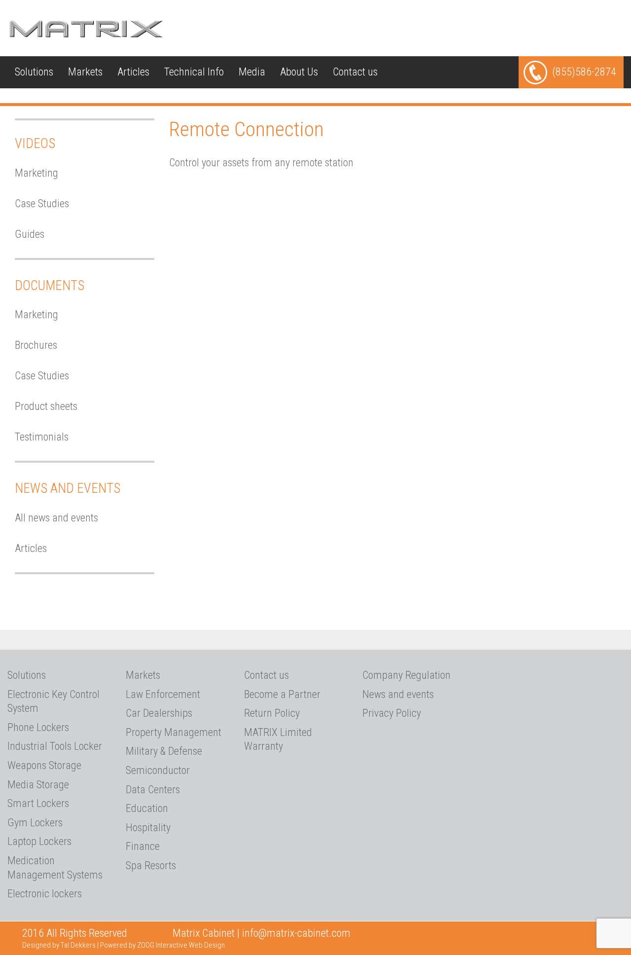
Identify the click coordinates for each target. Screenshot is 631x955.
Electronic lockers (44, 893)
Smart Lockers (38, 803)
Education (147, 808)
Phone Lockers (38, 727)
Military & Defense (164, 751)
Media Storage (38, 784)
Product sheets (46, 406)
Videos (35, 143)
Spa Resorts (151, 865)
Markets (85, 72)
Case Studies (42, 203)
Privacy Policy (391, 713)
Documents (49, 286)
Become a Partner (282, 694)
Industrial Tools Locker (54, 746)
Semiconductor (158, 770)
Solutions (34, 72)
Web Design (207, 945)
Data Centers (153, 789)
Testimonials (42, 437)
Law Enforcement (163, 694)
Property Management (173, 732)
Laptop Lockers (39, 841)
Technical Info (194, 72)
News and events (398, 694)
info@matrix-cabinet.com (296, 933)
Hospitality (148, 827)
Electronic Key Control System (53, 701)
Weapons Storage (44, 765)
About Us (299, 72)
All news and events (56, 518)
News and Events (67, 488)
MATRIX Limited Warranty (278, 739)
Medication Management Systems (55, 867)
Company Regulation (406, 675)
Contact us (355, 72)
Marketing (36, 173)
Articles (133, 72)
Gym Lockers (35, 822)
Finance (143, 846)
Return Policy (272, 713)
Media (252, 72)
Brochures (36, 345)
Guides (29, 234)
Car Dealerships (159, 713)
